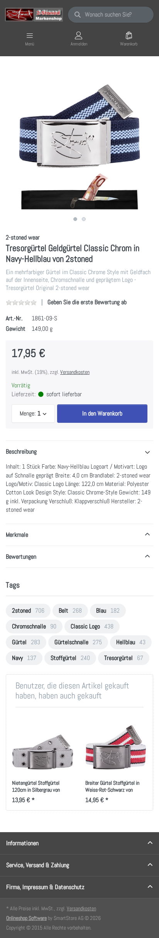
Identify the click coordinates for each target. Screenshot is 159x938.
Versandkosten (75, 371)
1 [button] (75, 219)
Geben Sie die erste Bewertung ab (87, 302)
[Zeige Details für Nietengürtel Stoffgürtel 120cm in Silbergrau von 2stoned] (42, 743)
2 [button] (84, 219)
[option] (79, 139)
